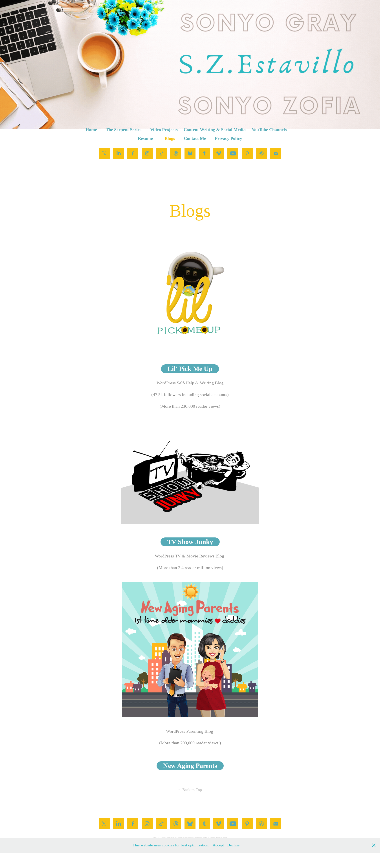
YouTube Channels (269, 129)
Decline (233, 845)
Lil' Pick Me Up (190, 368)
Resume (145, 138)
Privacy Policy (228, 138)
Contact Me (195, 138)
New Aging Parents (190, 765)
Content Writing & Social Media (215, 129)
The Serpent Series (123, 129)
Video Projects (164, 129)
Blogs (170, 138)
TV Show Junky (190, 541)
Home (91, 129)
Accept (218, 845)
